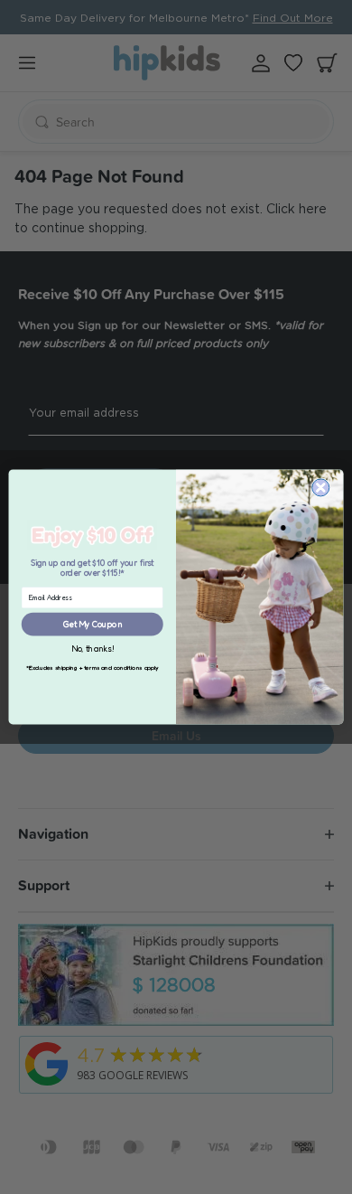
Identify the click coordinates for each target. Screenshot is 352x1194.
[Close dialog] (320, 487)
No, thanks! (92, 648)
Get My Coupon (92, 624)
